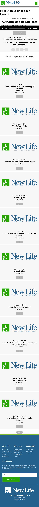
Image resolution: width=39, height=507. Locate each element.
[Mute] (31, 28)
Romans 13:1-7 (26, 37)
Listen (20, 33)
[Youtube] (26, 440)
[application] (19, 28)
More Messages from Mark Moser (13, 39)
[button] (36, 3)
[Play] (2, 28)
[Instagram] (19, 440)
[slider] (35, 28)
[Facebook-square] (13, 440)
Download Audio (32, 39)
